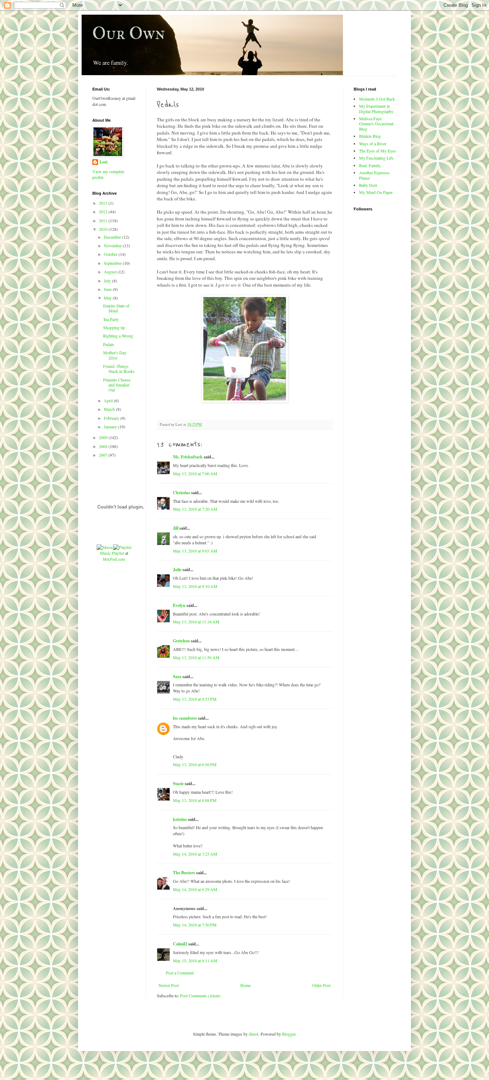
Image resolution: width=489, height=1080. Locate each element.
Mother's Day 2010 (114, 355)
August (110, 271)
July (108, 280)
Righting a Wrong (118, 336)
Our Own (128, 33)
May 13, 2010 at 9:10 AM (195, 586)
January (111, 426)
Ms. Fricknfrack (188, 457)
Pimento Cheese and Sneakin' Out (116, 385)
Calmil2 (180, 944)
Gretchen (181, 641)
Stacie (178, 783)
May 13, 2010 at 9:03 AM (195, 551)
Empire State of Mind (116, 308)
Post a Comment (180, 973)
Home (245, 985)
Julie (177, 569)
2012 (103, 211)
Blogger (288, 1034)
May (108, 298)
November (113, 245)
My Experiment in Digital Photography (376, 108)
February (112, 418)
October (111, 254)
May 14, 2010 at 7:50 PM (195, 925)
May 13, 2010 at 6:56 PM (195, 764)
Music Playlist (112, 553)
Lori (103, 162)
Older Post (321, 985)
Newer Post (169, 985)
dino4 (253, 1034)
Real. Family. (370, 165)
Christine (181, 493)
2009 (103, 437)
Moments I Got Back (377, 99)
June (108, 289)
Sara (177, 676)
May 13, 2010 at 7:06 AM (195, 473)
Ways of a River (372, 143)
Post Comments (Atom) (200, 995)
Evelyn (179, 605)
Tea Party (111, 319)
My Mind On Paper (376, 192)
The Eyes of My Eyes (377, 151)
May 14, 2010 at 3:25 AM (195, 854)
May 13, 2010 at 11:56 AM (196, 657)
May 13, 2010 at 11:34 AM (196, 621)
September (113, 263)
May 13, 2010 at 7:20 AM (195, 509)
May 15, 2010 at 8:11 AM (195, 960)
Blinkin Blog (370, 136)
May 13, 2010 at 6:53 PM (195, 699)
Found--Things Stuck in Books (119, 368)
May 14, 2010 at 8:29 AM (195, 889)
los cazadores (185, 718)
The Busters (184, 873)
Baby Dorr (368, 185)
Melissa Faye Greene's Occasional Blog (376, 124)
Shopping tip (114, 327)
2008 (103, 446)
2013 (103, 203)
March (110, 409)
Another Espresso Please (374, 175)
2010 (103, 229)
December (113, 237)
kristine (180, 819)
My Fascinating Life (376, 158)
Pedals (108, 344)
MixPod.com (114, 559)
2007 (103, 455)
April (109, 400)
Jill (175, 528)
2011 (103, 220)
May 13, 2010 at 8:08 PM (195, 800)
